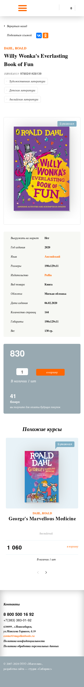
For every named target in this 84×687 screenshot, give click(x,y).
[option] (42, 169)
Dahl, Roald (15, 48)
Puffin (48, 275)
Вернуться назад (17, 26)
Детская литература (22, 90)
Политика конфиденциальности (24, 641)
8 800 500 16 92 (19, 614)
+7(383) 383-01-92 (18, 620)
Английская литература (23, 99)
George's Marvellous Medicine (42, 518)
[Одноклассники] (45, 35)
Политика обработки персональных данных (31, 646)
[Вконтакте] (22, 677)
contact (8, 636)
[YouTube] (58, 677)
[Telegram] (46, 677)
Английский (52, 257)
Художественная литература (27, 81)
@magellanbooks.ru (23, 636)
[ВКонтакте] (39, 35)
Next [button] (45, 572)
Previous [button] (38, 572)
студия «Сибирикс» (40, 669)
